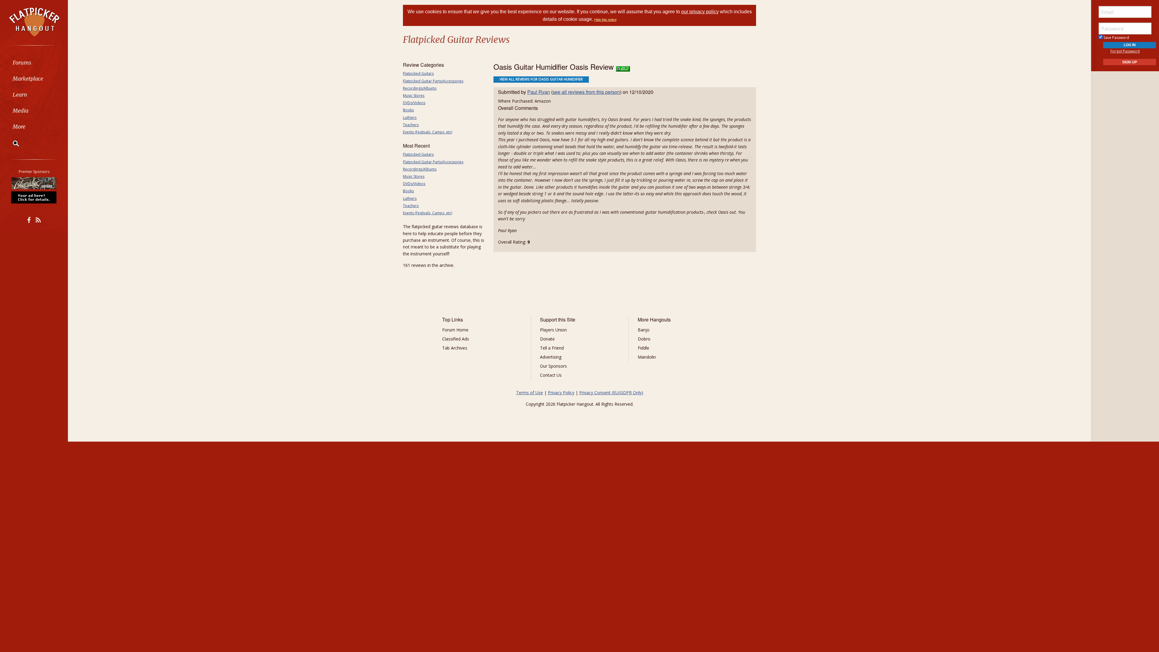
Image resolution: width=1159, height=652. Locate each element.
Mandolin (647, 357)
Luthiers (410, 117)
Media (20, 110)
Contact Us (551, 375)
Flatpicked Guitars (418, 73)
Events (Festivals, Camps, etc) (427, 132)
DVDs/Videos (414, 102)
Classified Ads (455, 339)
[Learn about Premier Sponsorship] (34, 197)
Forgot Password (1125, 51)
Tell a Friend (552, 348)
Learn (20, 94)
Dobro (644, 339)
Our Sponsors (553, 366)
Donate (547, 339)
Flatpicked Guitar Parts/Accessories (433, 81)
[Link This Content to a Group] (623, 66)
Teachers (411, 124)
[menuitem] (34, 63)
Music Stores (413, 95)
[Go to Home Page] (34, 21)
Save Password (1116, 37)
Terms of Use (529, 392)
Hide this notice (605, 19)
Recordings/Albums (419, 88)
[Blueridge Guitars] (34, 183)
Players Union (553, 330)
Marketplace (28, 78)
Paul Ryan (538, 91)
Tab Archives (454, 348)
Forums (22, 62)
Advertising (550, 357)
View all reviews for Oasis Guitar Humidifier (541, 79)
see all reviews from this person (586, 91)
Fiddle (643, 348)
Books (408, 110)
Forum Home (455, 330)
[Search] (12, 143)
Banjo (644, 330)
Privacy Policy (561, 392)
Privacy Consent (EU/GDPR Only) (611, 392)
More (19, 126)
